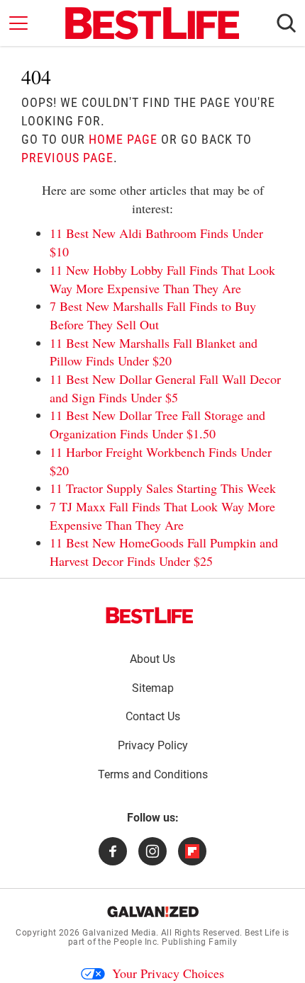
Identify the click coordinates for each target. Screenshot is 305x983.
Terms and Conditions (153, 774)
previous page (67, 157)
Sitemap (153, 688)
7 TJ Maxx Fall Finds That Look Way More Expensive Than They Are (162, 515)
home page (123, 139)
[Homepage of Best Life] (149, 615)
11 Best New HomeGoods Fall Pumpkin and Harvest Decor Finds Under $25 (164, 551)
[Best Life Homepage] (152, 23)
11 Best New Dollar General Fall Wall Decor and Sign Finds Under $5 (165, 388)
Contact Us (153, 716)
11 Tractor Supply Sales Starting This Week (163, 487)
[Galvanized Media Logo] (153, 911)
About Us (152, 659)
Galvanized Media (119, 933)
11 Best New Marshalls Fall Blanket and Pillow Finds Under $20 (153, 352)
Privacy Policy (153, 745)
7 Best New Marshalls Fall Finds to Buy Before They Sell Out (153, 315)
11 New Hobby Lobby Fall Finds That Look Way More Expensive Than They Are (162, 279)
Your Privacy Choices (168, 973)
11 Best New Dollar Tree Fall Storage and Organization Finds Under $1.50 (157, 424)
